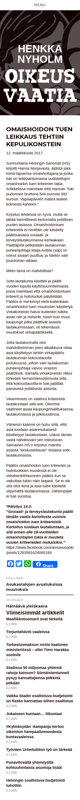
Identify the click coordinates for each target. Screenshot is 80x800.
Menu (40, 5)
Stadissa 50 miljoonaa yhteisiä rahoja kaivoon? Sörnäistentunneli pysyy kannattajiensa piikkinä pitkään (37, 675)
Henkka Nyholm (40, 54)
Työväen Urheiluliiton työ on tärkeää (39, 749)
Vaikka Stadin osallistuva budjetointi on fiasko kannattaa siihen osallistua (39, 698)
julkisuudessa (47, 414)
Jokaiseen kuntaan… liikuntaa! (34, 714)
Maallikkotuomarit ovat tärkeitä (34, 619)
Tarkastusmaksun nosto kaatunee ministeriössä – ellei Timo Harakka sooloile (37, 649)
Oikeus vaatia (40, 86)
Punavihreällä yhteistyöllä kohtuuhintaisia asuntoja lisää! (34, 765)
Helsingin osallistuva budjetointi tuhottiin (35, 783)
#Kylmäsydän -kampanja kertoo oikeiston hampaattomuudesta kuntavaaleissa (35, 731)
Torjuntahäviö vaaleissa (27, 632)
